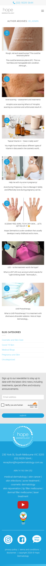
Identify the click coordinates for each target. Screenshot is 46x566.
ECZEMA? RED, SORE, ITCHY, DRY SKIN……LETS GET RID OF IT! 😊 (23, 225)
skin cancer (35, 476)
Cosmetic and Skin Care (12, 340)
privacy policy (11, 549)
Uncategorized (8, 359)
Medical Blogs (8, 350)
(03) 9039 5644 (22, 458)
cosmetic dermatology (23, 484)
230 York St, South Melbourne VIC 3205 (23, 454)
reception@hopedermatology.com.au (23, 462)
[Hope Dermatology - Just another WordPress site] (10, 10)
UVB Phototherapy (23, 309)
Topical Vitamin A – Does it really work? (23, 141)
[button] (42, 11)
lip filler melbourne (32, 488)
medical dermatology (15, 476)
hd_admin (33, 21)
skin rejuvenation (12, 488)
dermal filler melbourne (19, 492)
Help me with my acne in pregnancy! (23, 182)
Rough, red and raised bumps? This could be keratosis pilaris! (23, 54)
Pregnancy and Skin (11, 355)
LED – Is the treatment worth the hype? (23, 267)
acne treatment (31, 480)
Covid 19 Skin (8, 345)
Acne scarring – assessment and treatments (23, 100)
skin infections (13, 480)
